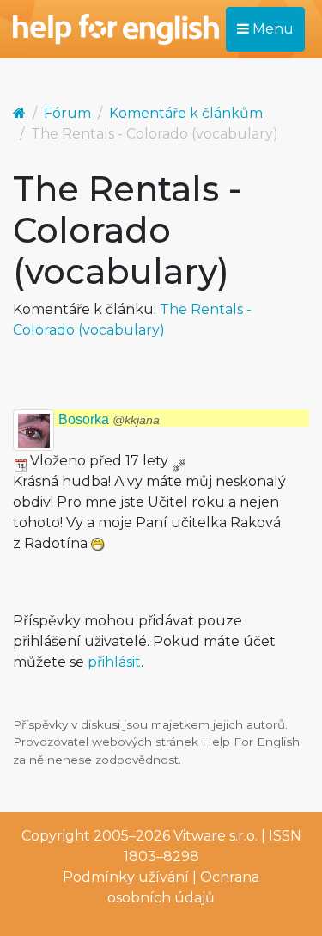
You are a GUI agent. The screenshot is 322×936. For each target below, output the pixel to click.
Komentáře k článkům (186, 113)
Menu (271, 29)
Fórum (67, 113)
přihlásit (114, 662)
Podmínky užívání (126, 877)
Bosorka (109, 419)
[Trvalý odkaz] (178, 461)
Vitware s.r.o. (215, 836)
